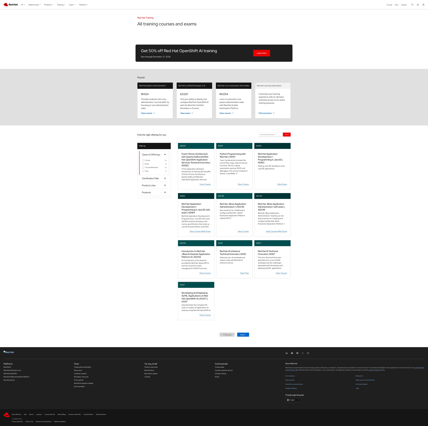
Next (242, 334)
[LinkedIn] (286, 354)
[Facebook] (297, 354)
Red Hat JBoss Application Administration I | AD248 (233, 205)
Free (146, 171)
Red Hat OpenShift (10, 374)
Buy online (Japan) (151, 374)
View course (146, 113)
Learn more (261, 53)
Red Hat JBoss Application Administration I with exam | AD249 (271, 206)
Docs (396, 5)
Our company (290, 376)
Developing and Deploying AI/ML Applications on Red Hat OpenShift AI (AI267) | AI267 (195, 297)
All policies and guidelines (43, 421)
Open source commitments (365, 380)
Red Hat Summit (101, 414)
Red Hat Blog (62, 414)
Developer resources (81, 377)
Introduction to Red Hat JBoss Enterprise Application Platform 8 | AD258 (196, 254)
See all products (9, 380)
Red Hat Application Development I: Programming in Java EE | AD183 (270, 158)
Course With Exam (151, 167)
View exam (185, 113)
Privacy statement (17, 421)
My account (78, 370)
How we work (289, 380)
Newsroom (359, 376)
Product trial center (151, 367)
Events (31, 414)
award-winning (374, 370)
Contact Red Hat (50, 414)
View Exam (282, 184)
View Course (205, 184)
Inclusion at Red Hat (74, 414)
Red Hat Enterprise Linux (12, 370)
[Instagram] (308, 354)
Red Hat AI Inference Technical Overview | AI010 (233, 253)
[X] (302, 354)
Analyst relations (291, 388)
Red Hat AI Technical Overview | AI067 (268, 253)
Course (147, 160)
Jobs (357, 388)
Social (217, 377)
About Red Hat (16, 414)
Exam (147, 164)
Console (389, 5)
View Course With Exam (200, 231)
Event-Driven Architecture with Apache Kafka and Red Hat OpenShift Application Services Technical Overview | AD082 (196, 159)
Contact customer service (224, 370)
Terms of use (29, 421)
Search (287, 134)
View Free (244, 273)
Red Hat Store (149, 370)
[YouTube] (292, 354)
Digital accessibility (60, 421)
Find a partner (79, 380)
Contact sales (219, 367)
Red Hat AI (7, 367)
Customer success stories (294, 384)
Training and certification (82, 367)
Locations (39, 414)
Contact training (220, 374)
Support (404, 5)
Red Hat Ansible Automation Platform (16, 377)
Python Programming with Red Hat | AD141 (233, 155)
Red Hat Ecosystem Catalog (83, 383)
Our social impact (361, 384)
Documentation (79, 386)
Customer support (80, 374)
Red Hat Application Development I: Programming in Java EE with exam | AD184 (196, 208)
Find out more (265, 113)
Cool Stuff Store (88, 414)
